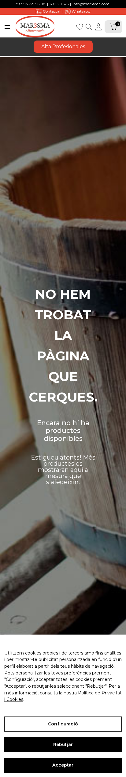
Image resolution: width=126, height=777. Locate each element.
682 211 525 (59, 4)
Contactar (52, 11)
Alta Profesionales (63, 46)
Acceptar (62, 765)
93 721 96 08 (35, 4)
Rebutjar (63, 744)
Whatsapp (81, 11)
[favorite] (79, 26)
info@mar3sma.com (90, 4)
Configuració (63, 724)
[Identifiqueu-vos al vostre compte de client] (98, 26)
